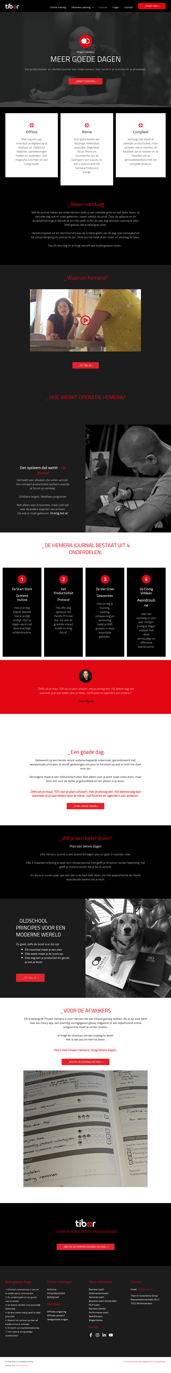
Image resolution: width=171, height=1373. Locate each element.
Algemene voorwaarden (154, 1361)
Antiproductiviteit (56, 1293)
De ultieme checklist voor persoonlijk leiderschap (22, 1307)
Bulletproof (53, 1297)
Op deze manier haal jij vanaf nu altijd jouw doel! (22, 1314)
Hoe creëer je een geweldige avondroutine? (19, 1334)
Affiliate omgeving (56, 1311)
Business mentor (97, 1308)
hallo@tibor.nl (144, 1289)
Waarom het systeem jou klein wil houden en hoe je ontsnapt (21, 1322)
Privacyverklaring (132, 1361)
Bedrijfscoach (95, 1316)
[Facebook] (91, 1335)
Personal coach (96, 1297)
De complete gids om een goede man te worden (21, 1299)
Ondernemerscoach (98, 1293)
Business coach (96, 1289)
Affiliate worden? (56, 1315)
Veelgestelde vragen (57, 1319)
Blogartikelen (96, 1320)
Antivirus (51, 1289)
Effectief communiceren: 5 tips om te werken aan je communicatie (22, 1291)
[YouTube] (111, 1335)
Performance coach (98, 1312)
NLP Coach (94, 1305)
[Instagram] (98, 1335)
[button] (92, 7)
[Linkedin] (104, 1335)
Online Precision (22, 1365)
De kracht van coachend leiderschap (23, 1328)
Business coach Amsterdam (102, 1301)
